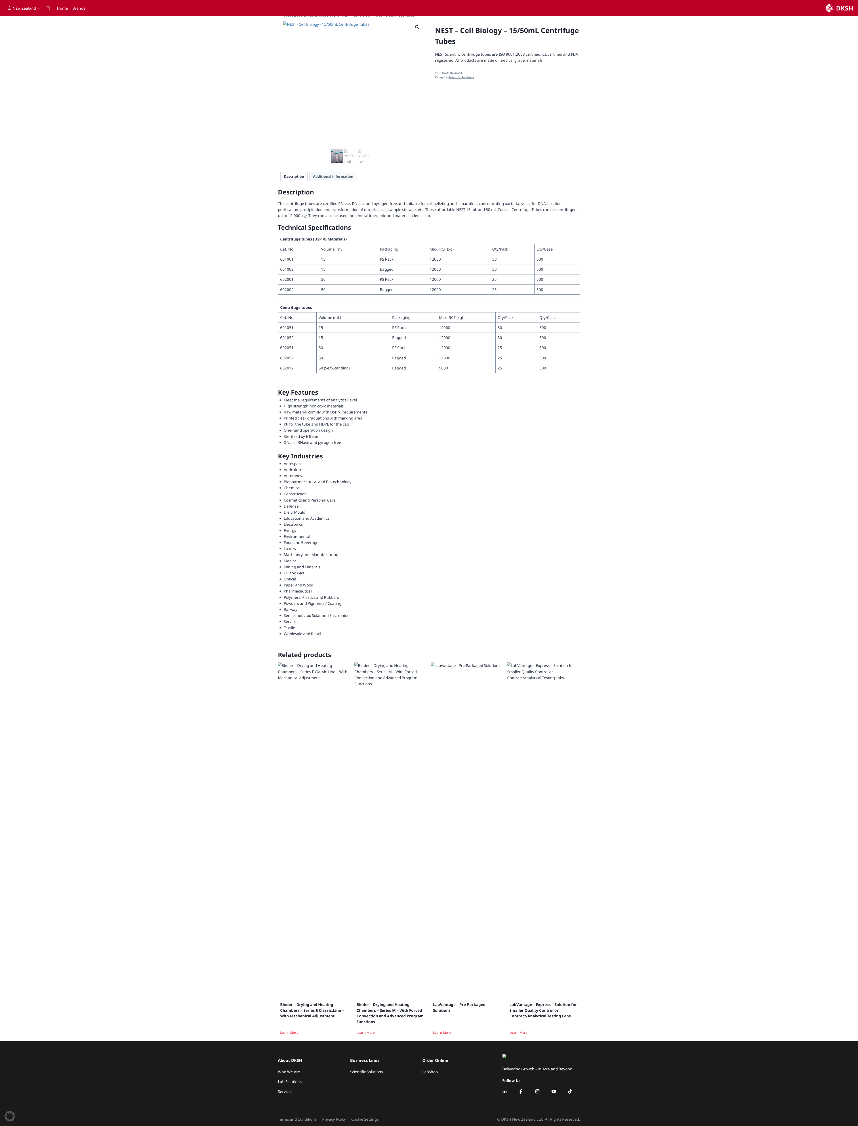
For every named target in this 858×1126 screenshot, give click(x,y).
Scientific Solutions (461, 77)
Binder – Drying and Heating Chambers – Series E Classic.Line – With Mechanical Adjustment (312, 1010)
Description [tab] (294, 176)
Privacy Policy (334, 1119)
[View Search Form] (48, 8)
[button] (417, 27)
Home (62, 8)
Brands (78, 8)
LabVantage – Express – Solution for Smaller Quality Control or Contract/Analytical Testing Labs (543, 1010)
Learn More (289, 1032)
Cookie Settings (365, 1119)
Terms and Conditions (297, 1119)
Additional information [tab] (333, 176)
